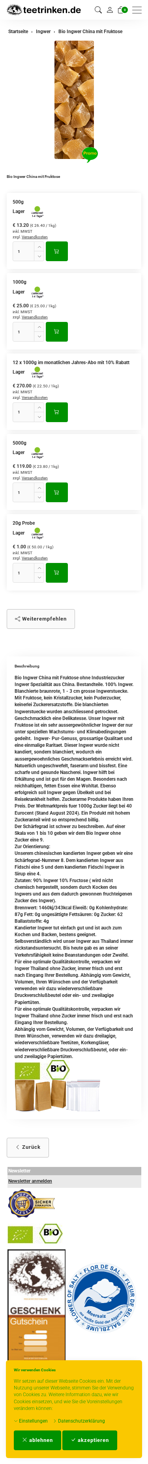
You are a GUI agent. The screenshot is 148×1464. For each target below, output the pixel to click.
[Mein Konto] (110, 10)
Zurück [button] (31, 1147)
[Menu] (139, 10)
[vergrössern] (74, 100)
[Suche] (98, 10)
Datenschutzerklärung (81, 1421)
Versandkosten (35, 237)
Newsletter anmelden (30, 1181)
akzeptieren (92, 1440)
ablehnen (40, 1440)
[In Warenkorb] (57, 251)
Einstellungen (33, 1421)
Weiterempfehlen (44, 619)
